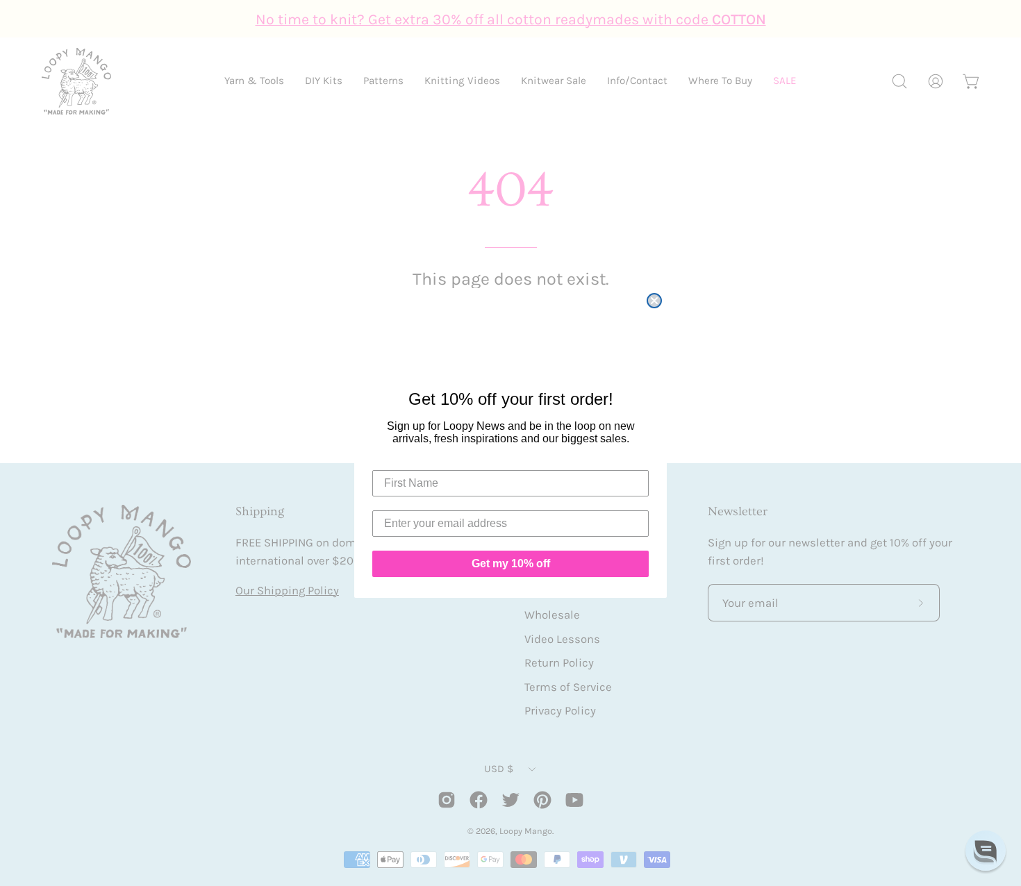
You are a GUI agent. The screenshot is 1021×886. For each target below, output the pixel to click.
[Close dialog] (654, 301)
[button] (985, 850)
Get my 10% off (511, 563)
